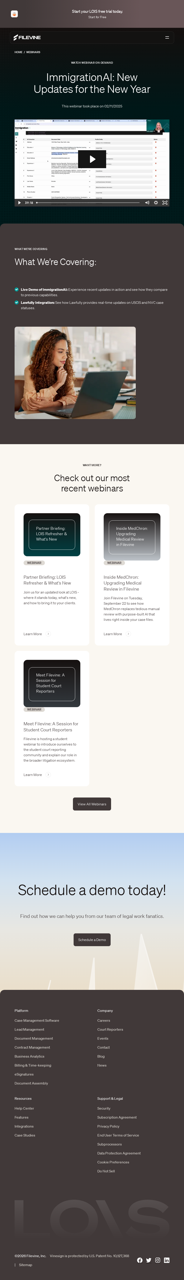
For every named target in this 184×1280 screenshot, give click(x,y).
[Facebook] (139, 1260)
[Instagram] (157, 1260)
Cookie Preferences (113, 1162)
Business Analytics (29, 1056)
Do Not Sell (106, 1171)
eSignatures (24, 1074)
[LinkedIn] (166, 1260)
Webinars (33, 52)
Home (18, 52)
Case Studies (25, 1135)
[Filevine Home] (27, 37)
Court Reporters (110, 1029)
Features (21, 1117)
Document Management (34, 1038)
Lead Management (29, 1029)
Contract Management (32, 1047)
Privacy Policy (108, 1126)
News (102, 1065)
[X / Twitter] (148, 1260)
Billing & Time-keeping (33, 1065)
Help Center (24, 1108)
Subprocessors (109, 1144)
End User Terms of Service (118, 1135)
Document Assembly (31, 1083)
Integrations (24, 1126)
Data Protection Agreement (119, 1153)
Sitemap (25, 1265)
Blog (101, 1056)
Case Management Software (37, 1020)
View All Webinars (92, 804)
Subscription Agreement (117, 1117)
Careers (103, 1020)
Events (102, 1038)
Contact (103, 1047)
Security (103, 1108)
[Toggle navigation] (167, 37)
